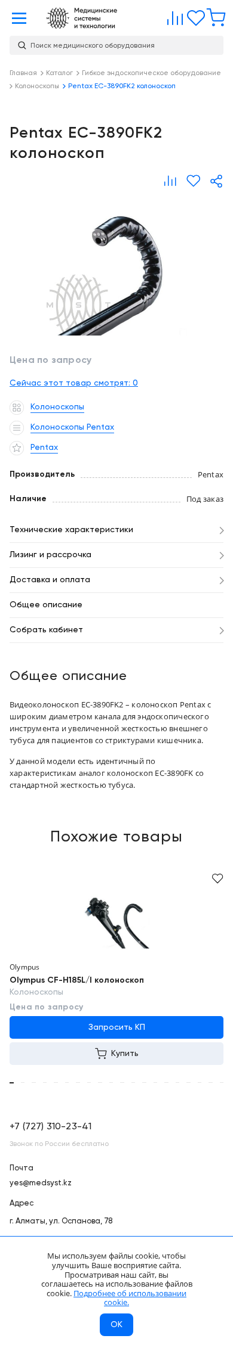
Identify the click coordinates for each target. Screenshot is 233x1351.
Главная (82, 18)
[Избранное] (193, 181)
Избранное (193, 15)
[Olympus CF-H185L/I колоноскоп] (116, 922)
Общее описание (46, 605)
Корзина (213, 15)
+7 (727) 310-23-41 (50, 1127)
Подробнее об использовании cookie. (129, 1298)
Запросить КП (116, 1027)
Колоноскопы (36, 992)
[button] (12, 1083)
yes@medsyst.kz (41, 1183)
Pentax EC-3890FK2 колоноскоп (116, 265)
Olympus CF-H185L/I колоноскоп (77, 980)
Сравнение (172, 15)
